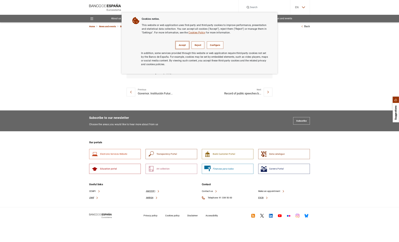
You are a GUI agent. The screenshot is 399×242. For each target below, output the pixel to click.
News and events (282, 18)
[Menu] (92, 18)
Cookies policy (172, 215)
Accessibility (212, 215)
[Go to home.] (105, 7)
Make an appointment (269, 191)
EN (297, 7)
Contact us (207, 191)
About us (116, 18)
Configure (215, 45)
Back (307, 26)
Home (92, 26)
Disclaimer (192, 215)
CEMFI (92, 191)
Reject (198, 45)
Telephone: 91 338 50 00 (219, 197)
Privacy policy (150, 215)
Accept (182, 45)
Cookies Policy (196, 32)
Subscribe (301, 121)
